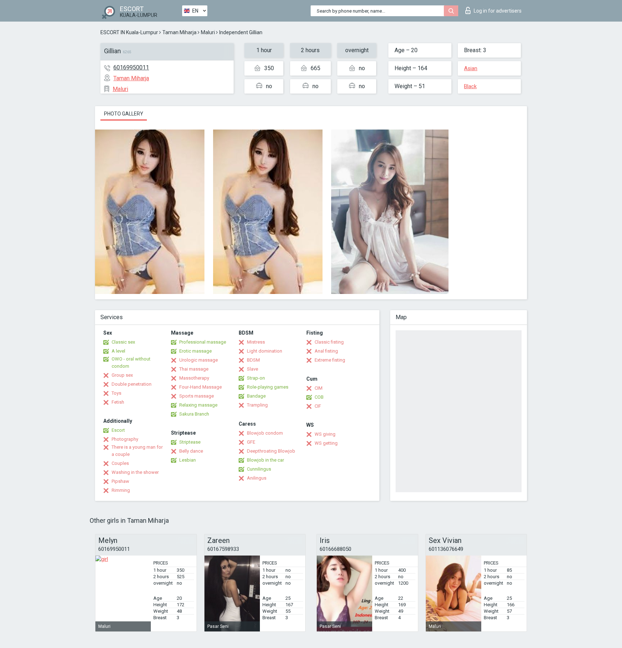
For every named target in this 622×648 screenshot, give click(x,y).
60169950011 (131, 67)
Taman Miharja (179, 32)
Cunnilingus (259, 469)
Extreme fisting (330, 360)
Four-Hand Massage (200, 387)
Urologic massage (198, 360)
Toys (116, 393)
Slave (252, 369)
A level (118, 351)
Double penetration (132, 384)
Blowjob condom (265, 433)
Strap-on (256, 378)
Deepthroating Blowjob (271, 451)
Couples (120, 463)
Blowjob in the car (265, 460)
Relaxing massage (198, 405)
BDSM (253, 360)
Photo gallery (123, 114)
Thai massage (193, 369)
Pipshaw (120, 481)
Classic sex (123, 342)
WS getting (326, 443)
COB (319, 397)
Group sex (122, 375)
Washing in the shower (135, 472)
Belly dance (191, 451)
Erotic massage (195, 351)
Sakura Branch (194, 414)
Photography (125, 439)
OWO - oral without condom (131, 362)
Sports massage (196, 396)
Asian (470, 68)
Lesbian (187, 460)
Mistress (256, 342)
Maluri (208, 32)
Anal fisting (326, 351)
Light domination (264, 351)
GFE (251, 442)
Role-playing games (267, 387)
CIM (319, 388)
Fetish (118, 402)
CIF (318, 406)
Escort (118, 430)
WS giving (325, 434)
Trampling (257, 405)
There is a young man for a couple (137, 450)
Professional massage (202, 342)
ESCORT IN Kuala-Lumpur (129, 32)
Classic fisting (329, 342)
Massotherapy (194, 378)
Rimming (121, 490)
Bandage (256, 396)
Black (470, 86)
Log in (498, 11)
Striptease (189, 442)
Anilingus (256, 478)
